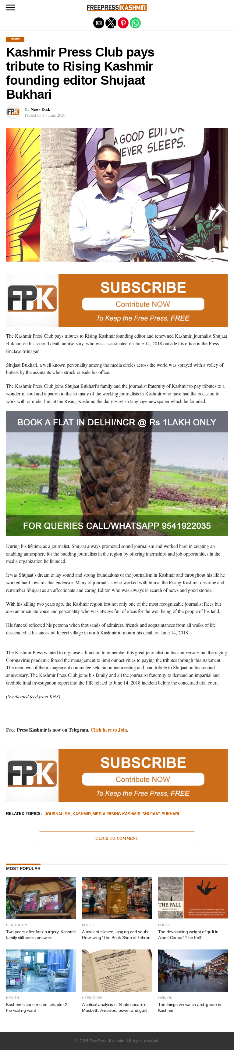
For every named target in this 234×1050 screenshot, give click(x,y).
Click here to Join (108, 729)
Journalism (58, 814)
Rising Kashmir (123, 814)
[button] (10, 8)
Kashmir (82, 814)
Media (99, 814)
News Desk (40, 109)
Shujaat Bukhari (160, 814)
